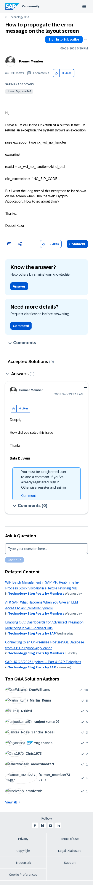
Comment (77, 244)
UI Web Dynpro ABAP (19, 91)
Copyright (23, 850)
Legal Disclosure (70, 850)
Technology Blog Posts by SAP (32, 633)
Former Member (31, 61)
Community (31, 6)
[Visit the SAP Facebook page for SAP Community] (35, 825)
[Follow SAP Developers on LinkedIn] (58, 825)
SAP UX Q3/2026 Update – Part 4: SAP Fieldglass (43, 662)
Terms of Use (70, 839)
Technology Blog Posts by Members (36, 593)
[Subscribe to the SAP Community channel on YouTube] (50, 825)
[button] (56, 73)
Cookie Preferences (23, 874)
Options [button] (85, 40)
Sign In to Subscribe (64, 39)
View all (11, 802)
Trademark (23, 862)
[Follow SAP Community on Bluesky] (42, 825)
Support (70, 862)
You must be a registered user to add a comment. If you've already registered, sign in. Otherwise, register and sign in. (43, 479)
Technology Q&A (19, 17)
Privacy (23, 839)
